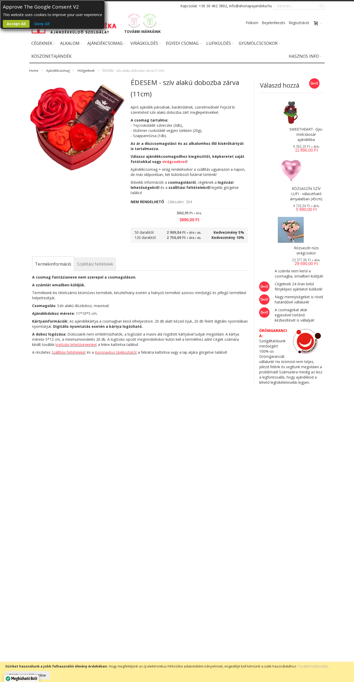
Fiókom (252, 22)
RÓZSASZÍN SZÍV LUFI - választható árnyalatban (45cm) (306, 193)
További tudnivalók (313, 666)
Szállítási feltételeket (69, 352)
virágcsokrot (174, 161)
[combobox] (299, 6)
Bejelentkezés (273, 22)
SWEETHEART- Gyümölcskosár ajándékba (306, 134)
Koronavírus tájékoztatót (116, 352)
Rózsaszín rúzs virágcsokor (306, 250)
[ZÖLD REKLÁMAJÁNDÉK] (150, 20)
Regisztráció (299, 22)
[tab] (53, 264)
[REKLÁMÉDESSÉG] (134, 20)
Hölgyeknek (86, 70)
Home (33, 70)
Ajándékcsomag (58, 70)
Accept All (16, 23)
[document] (177, 671)
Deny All (41, 23)
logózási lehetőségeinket (76, 344)
